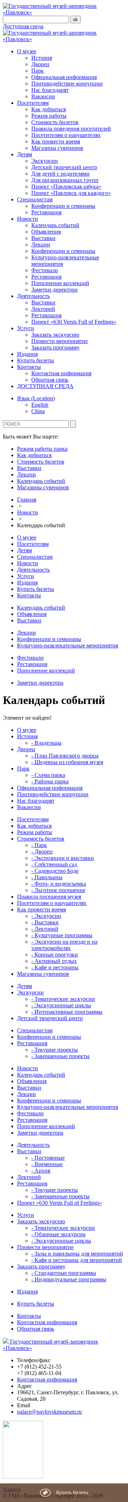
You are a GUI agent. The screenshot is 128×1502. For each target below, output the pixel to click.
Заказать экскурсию (55, 335)
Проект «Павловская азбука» (66, 187)
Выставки (43, 238)
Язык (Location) (36, 398)
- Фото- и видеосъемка (58, 884)
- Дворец (42, 851)
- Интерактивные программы (66, 1012)
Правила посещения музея (49, 897)
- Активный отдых (54, 961)
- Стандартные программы (63, 1273)
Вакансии (43, 96)
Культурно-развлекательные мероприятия (67, 645)
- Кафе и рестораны (55, 967)
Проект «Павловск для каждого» (71, 193)
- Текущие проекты (54, 1050)
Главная (26, 499)
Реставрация (46, 212)
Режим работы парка (42, 449)
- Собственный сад (54, 864)
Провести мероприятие (59, 341)
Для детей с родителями (60, 174)
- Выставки (45, 922)
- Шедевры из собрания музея (67, 762)
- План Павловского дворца (64, 756)
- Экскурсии (46, 916)
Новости (27, 219)
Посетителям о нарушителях (66, 135)
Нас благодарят (50, 90)
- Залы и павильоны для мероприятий (77, 1254)
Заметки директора (54, 290)
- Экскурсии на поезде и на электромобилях (64, 945)
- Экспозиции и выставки (62, 858)
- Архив (40, 1171)
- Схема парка (48, 775)
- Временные (47, 1164)
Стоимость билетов (55, 122)
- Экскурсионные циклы (61, 1005)
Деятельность (33, 296)
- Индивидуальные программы (68, 1279)
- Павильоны (47, 877)
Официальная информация (64, 77)
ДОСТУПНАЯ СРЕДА (45, 386)
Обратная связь (49, 380)
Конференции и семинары (63, 206)
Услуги (25, 328)
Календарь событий (55, 225)
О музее (26, 51)
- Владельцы (46, 743)
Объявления (46, 232)
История (41, 58)
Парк (37, 71)
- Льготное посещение (58, 890)
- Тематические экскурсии (63, 999)
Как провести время (55, 141)
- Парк (39, 845)
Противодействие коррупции (67, 83)
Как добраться (48, 109)
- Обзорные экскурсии (58, 1234)
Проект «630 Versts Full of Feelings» (73, 322)
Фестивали (44, 270)
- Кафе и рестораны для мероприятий (76, 1260)
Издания (27, 354)
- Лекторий (44, 929)
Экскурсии (44, 161)
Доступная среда (23, 26)
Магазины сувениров (57, 148)
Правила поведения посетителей (71, 129)
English (39, 405)
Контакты (29, 367)
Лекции (40, 244)
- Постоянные (48, 1158)
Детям (24, 154)
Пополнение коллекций (60, 283)
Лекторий (43, 309)
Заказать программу (55, 347)
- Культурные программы (61, 935)
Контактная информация (61, 373)
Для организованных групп (64, 180)
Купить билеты (35, 360)
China (38, 411)
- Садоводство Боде (55, 871)
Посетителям (33, 103)
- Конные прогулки (54, 954)
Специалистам (35, 199)
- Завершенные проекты (60, 1056)
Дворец (40, 64)
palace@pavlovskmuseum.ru (49, 1412)
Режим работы (48, 116)
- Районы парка (50, 781)
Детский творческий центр (64, 167)
